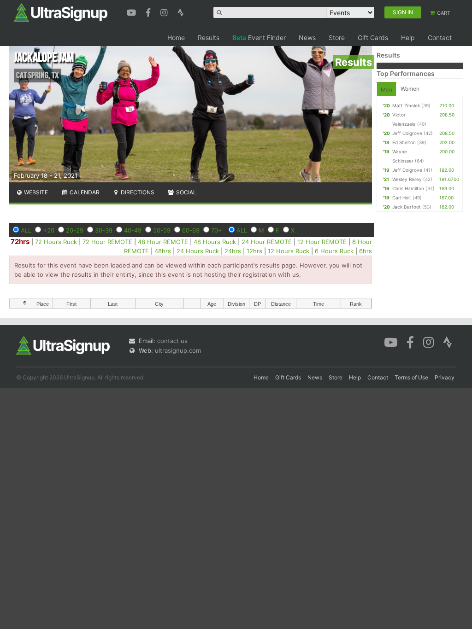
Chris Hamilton (408, 188)
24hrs (232, 251)
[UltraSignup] (60, 12)
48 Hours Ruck (215, 241)
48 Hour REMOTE (163, 241)
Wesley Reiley (407, 179)
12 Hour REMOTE (322, 241)
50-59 (162, 230)
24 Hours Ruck (198, 251)
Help (408, 37)
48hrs (162, 251)
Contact (440, 37)
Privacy (444, 377)
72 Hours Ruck (56, 241)
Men (386, 89)
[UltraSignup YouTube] (132, 11)
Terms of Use (411, 377)
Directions (136, 192)
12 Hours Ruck (288, 251)
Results (208, 37)
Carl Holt (401, 197)
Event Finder (259, 37)
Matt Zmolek (406, 105)
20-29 (74, 230)
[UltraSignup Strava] (181, 11)
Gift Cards (373, 37)
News (307, 37)
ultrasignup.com (178, 350)
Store (337, 37)
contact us (172, 340)
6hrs (365, 251)
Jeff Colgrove (407, 133)
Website (35, 192)
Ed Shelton (404, 142)
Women (410, 88)
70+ (216, 230)
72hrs (20, 241)
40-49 (133, 230)
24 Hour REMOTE (267, 241)
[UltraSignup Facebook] (149, 11)
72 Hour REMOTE (107, 241)
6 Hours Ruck (334, 251)
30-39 (103, 230)
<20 (48, 230)
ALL (26, 230)
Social (185, 192)
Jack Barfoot (406, 207)
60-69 (191, 230)
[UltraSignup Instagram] (165, 11)
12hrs (254, 251)
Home (176, 37)
